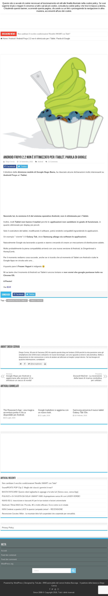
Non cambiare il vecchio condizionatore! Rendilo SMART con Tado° (44, 34)
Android (12, 39)
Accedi (4, 551)
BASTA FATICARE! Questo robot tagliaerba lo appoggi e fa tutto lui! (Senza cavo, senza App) (40, 492)
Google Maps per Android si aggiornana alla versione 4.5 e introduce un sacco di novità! (19, 377)
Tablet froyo (36, 300)
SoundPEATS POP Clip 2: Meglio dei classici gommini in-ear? (27, 488)
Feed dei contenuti (8, 555)
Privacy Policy (8, 528)
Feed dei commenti (9, 559)
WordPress (18, 583)
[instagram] (58, 589)
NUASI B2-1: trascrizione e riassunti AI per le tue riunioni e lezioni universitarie (34, 501)
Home (5, 39)
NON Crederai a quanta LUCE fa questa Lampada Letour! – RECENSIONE (32, 509)
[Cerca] (73, 570)
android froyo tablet (17, 300)
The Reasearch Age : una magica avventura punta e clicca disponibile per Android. (18, 412)
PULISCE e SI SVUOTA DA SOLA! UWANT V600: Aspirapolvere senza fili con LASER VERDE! (41, 496)
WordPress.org (7, 564)
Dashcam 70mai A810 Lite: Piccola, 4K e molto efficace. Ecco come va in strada (35, 505)
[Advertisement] (54, 19)
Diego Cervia (10, 162)
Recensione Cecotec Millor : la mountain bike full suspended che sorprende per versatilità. (38, 514)
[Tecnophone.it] (54, 6)
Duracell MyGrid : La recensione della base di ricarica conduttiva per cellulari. (87, 377)
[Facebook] (50, 589)
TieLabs (38, 583)
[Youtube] (55, 589)
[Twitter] (52, 589)
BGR (9, 287)
